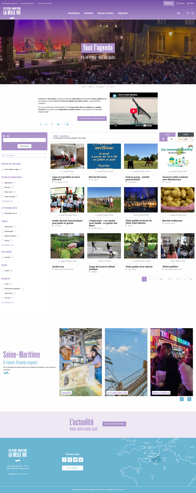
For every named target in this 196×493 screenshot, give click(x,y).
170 (177, 279)
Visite (8, 284)
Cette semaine (11, 197)
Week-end (10, 192)
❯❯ (190, 279)
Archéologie (10, 231)
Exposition (10, 293)
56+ (161, 279)
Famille (9, 257)
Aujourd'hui (10, 183)
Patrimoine (10, 227)
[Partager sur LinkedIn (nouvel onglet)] (46, 124)
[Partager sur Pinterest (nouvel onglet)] (52, 124)
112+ (170, 279)
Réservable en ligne (13, 169)
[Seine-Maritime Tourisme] (11, 13)
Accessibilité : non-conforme (114, 490)
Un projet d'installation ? (27, 3)
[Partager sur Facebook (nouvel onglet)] (40, 124)
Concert (9, 298)
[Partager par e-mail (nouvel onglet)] (58, 124)
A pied (8, 240)
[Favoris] (188, 13)
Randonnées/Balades (14, 289)
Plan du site (100, 490)
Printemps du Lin (12, 213)
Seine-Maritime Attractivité (9, 3)
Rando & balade (12, 236)
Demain (9, 187)
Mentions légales (90, 490)
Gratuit (8, 271)
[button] (192, 13)
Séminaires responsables (45, 3)
